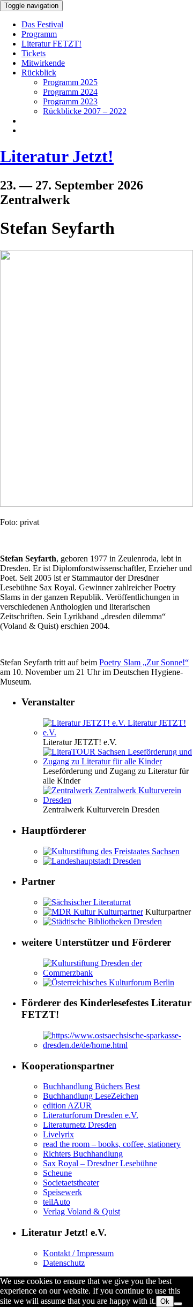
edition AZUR (67, 1105)
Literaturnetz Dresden (79, 1124)
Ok (164, 1301)
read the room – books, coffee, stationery (112, 1144)
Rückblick (38, 72)
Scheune (57, 1172)
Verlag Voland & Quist (81, 1211)
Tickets (33, 53)
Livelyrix (58, 1134)
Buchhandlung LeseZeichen (90, 1095)
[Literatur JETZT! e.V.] (118, 732)
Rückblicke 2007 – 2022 (85, 111)
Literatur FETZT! (51, 43)
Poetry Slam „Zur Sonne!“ (144, 662)
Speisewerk (62, 1192)
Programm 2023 (70, 101)
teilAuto (56, 1201)
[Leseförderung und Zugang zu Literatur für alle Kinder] (118, 761)
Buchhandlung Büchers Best (91, 1086)
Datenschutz (64, 1262)
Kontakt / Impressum (78, 1253)
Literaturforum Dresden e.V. (90, 1115)
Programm (39, 34)
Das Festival (42, 24)
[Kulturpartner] (93, 911)
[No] (178, 1303)
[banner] (96, 156)
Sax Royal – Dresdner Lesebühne (100, 1163)
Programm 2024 (70, 91)
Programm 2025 (70, 82)
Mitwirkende (43, 62)
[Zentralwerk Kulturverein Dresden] (118, 799)
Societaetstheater (71, 1182)
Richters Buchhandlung (83, 1153)
